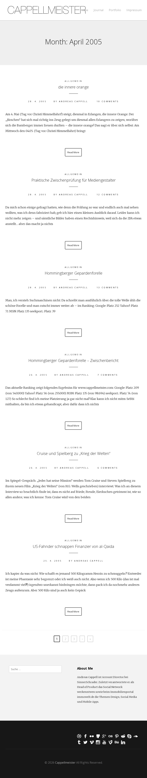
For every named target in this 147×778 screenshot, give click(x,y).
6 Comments (108, 467)
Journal (98, 10)
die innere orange (73, 87)
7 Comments (108, 374)
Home (84, 10)
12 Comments (108, 194)
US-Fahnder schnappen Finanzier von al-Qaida (73, 546)
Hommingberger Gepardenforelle (73, 273)
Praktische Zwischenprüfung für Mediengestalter (74, 180)
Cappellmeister (65, 763)
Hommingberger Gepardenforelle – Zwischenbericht (73, 360)
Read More (73, 152)
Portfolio (115, 10)
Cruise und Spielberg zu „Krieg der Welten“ (73, 453)
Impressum (134, 10)
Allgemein (73, 174)
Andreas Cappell (73, 101)
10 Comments (108, 101)
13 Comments (108, 287)
